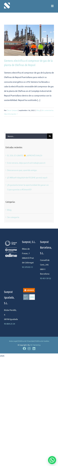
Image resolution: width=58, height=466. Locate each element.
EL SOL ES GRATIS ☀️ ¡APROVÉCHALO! (24, 155)
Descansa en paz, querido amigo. (22, 170)
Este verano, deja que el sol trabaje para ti (26, 162)
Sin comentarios (47, 110)
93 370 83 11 (27, 267)
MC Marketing (35, 345)
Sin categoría (13, 217)
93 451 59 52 (45, 278)
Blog (38, 110)
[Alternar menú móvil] (52, 6)
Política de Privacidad (26, 341)
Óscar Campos (12, 110)
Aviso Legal (13, 341)
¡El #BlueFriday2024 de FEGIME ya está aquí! (27, 177)
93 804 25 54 (9, 323)
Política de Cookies (42, 341)
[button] (52, 460)
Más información (10, 114)
